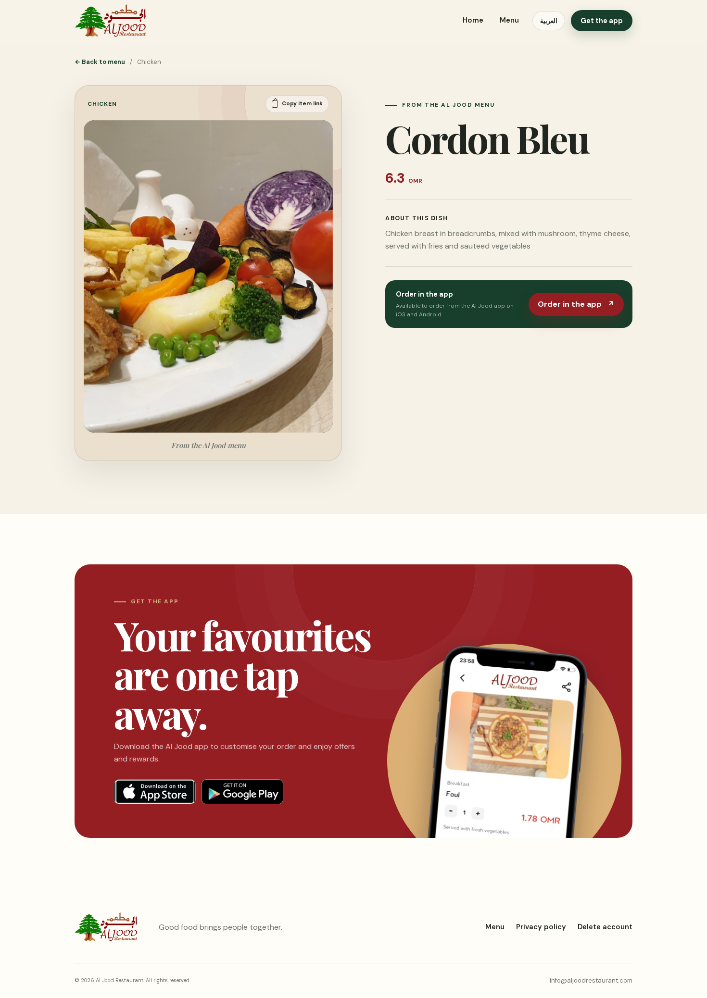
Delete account (605, 927)
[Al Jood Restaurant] (110, 20)
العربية (548, 21)
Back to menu (100, 62)
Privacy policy (541, 927)
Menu (509, 20)
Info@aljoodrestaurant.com (591, 980)
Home (473, 20)
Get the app (602, 20)
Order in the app (576, 304)
